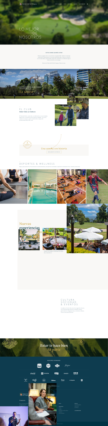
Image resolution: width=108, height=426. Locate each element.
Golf (60, 403)
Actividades (61, 413)
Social (76, 403)
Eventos (77, 407)
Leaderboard (78, 410)
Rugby (60, 409)
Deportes (61, 406)
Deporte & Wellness (63, 410)
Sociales (77, 406)
